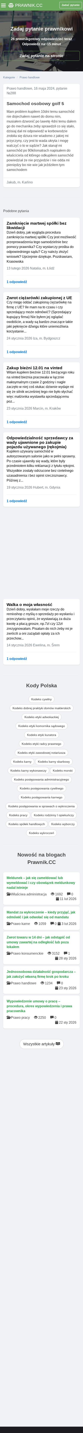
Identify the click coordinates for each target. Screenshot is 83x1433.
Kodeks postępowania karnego (41, 797)
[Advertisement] (41, 552)
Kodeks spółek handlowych (27, 824)
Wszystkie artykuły (39, 1044)
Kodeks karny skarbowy (54, 761)
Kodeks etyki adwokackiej (41, 717)
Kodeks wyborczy (63, 824)
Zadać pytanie (71, 5)
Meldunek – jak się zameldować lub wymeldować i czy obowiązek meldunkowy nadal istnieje (41, 882)
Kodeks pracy (18, 815)
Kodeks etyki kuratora (41, 735)
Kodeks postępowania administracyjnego (41, 779)
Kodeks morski (63, 770)
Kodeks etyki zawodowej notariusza (41, 752)
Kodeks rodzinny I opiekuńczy (54, 815)
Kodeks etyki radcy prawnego (41, 743)
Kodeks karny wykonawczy (28, 770)
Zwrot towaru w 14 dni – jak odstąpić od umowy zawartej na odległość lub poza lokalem (38, 942)
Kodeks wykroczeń (41, 833)
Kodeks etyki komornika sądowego (41, 726)
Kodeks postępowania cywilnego (41, 788)
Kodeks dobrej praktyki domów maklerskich (42, 708)
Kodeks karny (22, 761)
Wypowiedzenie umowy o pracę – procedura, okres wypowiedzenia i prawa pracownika (39, 1006)
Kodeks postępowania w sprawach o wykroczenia (41, 806)
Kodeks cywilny (41, 699)
